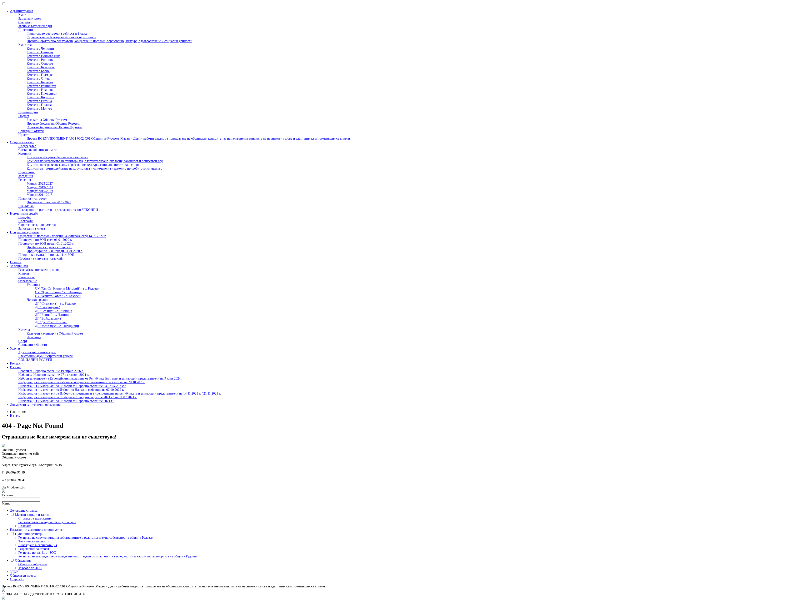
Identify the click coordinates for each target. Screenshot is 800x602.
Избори (15, 367)
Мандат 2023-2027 (40, 183)
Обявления (23, 560)
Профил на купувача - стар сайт (49, 247)
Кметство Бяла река (41, 67)
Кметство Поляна (39, 104)
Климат (23, 273)
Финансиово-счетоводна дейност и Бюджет (58, 33)
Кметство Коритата (40, 97)
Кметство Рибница (40, 59)
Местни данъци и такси (32, 514)
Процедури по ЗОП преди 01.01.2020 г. (46, 243)
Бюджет (23, 116)
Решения (24, 179)
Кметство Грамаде (39, 74)
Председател (27, 146)
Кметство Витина (39, 101)
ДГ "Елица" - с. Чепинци (53, 314)
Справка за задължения (34, 518)
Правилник (26, 172)
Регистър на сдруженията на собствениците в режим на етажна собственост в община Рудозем (85, 537)
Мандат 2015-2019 (40, 191)
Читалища (34, 337)
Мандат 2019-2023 (40, 187)
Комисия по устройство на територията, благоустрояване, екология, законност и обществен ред (95, 161)
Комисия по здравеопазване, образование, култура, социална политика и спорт (83, 164)
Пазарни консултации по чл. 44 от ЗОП (46, 254)
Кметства (25, 44)
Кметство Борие (38, 71)
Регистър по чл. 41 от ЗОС (37, 552)
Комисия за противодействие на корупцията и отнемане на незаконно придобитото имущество (94, 168)
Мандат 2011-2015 (39, 194)
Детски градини (38, 299)
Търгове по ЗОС (30, 568)
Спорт (22, 341)
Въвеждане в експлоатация (37, 545)
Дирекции (25, 29)
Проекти (24, 134)
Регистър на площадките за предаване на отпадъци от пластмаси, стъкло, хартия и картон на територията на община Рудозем (107, 556)
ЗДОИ (14, 571)
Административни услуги (37, 352)
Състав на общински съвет (37, 149)
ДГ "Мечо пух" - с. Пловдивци (57, 326)
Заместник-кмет (29, 18)
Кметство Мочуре (39, 108)
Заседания (25, 176)
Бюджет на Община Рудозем (47, 119)
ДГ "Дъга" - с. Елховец (51, 322)
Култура (24, 329)
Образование (27, 281)
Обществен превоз (23, 575)
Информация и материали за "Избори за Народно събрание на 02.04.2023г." (72, 386)
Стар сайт (17, 579)
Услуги (15, 348)
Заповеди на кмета (31, 228)
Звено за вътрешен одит (35, 26)
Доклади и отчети (31, 131)
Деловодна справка (24, 510)
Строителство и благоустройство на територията (61, 37)
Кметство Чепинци (40, 48)
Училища (33, 284)
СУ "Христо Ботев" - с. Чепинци (58, 292)
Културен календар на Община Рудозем (55, 333)
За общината (19, 266)
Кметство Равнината (41, 86)
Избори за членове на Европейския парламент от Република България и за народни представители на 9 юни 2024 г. (100, 378)
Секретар (24, 22)
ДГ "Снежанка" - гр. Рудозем (55, 303)
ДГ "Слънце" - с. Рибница (53, 311)
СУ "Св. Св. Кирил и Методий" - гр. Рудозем (67, 288)
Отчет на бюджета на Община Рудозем (54, 127)
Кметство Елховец (40, 52)
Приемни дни (28, 112)
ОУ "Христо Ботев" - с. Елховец (58, 296)
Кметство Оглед (38, 78)
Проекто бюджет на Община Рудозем (53, 123)
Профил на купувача (24, 232)
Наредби (24, 217)
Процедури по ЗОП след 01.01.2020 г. (45, 239)
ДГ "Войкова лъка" (48, 318)
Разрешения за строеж (34, 549)
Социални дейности (32, 344)
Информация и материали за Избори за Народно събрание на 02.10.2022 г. (71, 389)
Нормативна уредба (24, 213)
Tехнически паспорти (34, 541)
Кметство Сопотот (40, 63)
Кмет (22, 14)
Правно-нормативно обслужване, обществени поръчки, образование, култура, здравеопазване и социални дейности (109, 41)
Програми (25, 221)
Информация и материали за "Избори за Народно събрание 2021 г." (66, 401)
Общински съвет (22, 142)
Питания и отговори (33, 198)
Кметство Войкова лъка (43, 56)
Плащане (24, 526)
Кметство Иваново (40, 89)
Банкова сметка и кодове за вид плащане (47, 522)
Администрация (21, 11)
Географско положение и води (39, 269)
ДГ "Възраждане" (47, 307)
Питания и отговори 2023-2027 (49, 202)
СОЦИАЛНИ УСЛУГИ (35, 359)
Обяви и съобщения (32, 564)
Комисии (24, 153)
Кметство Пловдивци (42, 93)
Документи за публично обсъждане (35, 404)
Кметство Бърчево (40, 82)
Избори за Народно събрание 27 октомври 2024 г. (53, 374)
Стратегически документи (37, 224)
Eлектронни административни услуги (45, 356)
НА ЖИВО (26, 206)
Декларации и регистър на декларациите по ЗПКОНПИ (58, 209)
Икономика (26, 277)
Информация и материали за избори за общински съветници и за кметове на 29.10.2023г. (81, 382)
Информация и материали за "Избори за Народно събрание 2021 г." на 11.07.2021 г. (77, 397)
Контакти (17, 363)
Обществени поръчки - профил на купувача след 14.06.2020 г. (62, 236)
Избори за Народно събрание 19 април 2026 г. (51, 371)
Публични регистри (29, 534)
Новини (15, 262)
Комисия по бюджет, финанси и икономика (57, 157)
